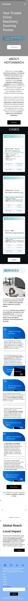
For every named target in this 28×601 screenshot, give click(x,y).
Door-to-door (19, 165)
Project (4, 581)
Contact (5, 584)
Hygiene (8, 205)
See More (14, 260)
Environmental (19, 245)
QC (8, 165)
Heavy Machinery (8, 163)
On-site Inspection (19, 163)
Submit (14, 594)
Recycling (9, 245)
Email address (7, 587)
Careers (19, 550)
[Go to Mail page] (23, 565)
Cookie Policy (21, 598)
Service (5, 576)
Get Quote (19, 169)
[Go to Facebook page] (6, 565)
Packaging (19, 207)
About (4, 574)
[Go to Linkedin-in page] (17, 565)
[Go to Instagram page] (11, 565)
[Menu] (25, 4)
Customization (19, 247)
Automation (19, 205)
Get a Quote (14, 47)
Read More (14, 122)
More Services (14, 487)
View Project (9, 169)
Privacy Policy (6, 598)
